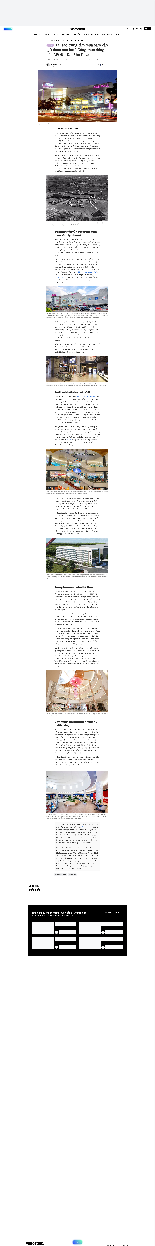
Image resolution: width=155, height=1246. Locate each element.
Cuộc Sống (77, 34)
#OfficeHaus (72, 875)
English (75, 128)
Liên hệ (116, 34)
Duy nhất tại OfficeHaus (78, 40)
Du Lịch (56, 34)
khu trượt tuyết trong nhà (87, 272)
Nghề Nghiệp (88, 34)
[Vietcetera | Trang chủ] (77, 29)
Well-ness (50, 45)
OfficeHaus (84, 827)
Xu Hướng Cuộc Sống (61, 40)
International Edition (125, 29)
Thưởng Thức (66, 34)
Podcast (110, 34)
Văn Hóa (47, 34)
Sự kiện (97, 34)
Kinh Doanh (37, 34)
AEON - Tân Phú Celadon (86, 397)
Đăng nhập (139, 29)
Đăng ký (147, 29)
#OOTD (69, 440)
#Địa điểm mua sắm (60, 875)
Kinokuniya (59, 277)
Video (103, 34)
